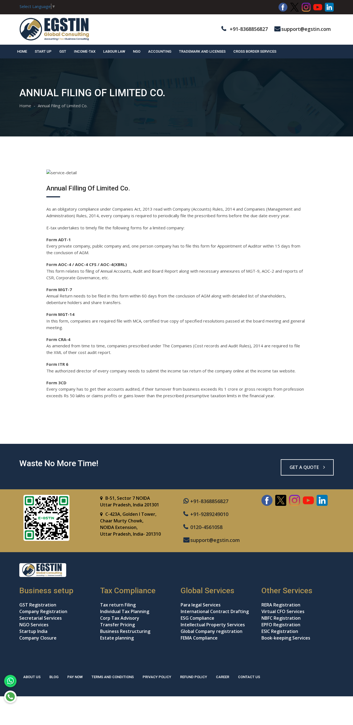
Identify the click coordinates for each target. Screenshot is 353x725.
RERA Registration (280, 605)
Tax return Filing (118, 605)
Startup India (33, 631)
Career (222, 677)
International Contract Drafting (215, 611)
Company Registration (43, 611)
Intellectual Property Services (213, 625)
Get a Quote (305, 467)
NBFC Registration (281, 618)
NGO (136, 51)
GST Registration (37, 605)
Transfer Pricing (117, 625)
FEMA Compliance (199, 638)
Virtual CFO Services (282, 611)
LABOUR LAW (114, 51)
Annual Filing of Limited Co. (62, 105)
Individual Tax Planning (124, 611)
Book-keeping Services (285, 638)
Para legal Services (201, 605)
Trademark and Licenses (202, 51)
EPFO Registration (280, 625)
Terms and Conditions (113, 677)
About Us (32, 677)
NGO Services (34, 625)
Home (22, 51)
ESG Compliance (197, 618)
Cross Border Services (254, 51)
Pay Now (75, 677)
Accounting (159, 51)
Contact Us (249, 677)
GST (62, 51)
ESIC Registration (279, 631)
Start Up (43, 51)
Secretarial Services (40, 618)
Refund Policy (193, 677)
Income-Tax (84, 51)
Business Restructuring (125, 631)
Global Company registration (211, 631)
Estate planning (117, 638)
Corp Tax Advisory (119, 618)
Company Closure (38, 638)
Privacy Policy (157, 677)
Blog (53, 677)
